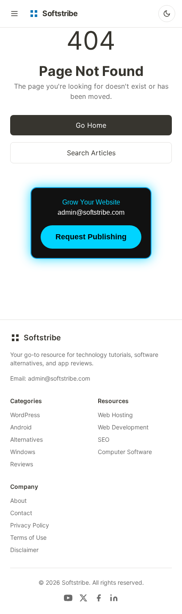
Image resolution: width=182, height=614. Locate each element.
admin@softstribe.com (59, 378)
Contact (21, 512)
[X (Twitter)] (83, 598)
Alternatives (26, 439)
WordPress (25, 414)
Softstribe (42, 337)
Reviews (21, 464)
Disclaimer (24, 549)
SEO (104, 439)
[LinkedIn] (114, 598)
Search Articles (91, 153)
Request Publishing (91, 237)
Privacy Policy (29, 525)
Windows (22, 451)
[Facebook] (98, 598)
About (18, 500)
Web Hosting (115, 414)
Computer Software (125, 451)
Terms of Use (28, 537)
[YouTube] (68, 598)
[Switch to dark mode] (166, 13)
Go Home (91, 125)
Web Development (123, 427)
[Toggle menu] (14, 13)
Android (21, 427)
